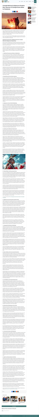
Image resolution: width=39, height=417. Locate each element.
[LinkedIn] (15, 11)
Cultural (33, 1)
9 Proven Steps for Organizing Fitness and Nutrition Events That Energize (21, 403)
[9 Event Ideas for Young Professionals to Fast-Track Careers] (14, 398)
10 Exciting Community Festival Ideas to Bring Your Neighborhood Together (34, 15)
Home (19, 1)
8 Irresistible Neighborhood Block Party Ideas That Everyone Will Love (34, 11)
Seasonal (27, 1)
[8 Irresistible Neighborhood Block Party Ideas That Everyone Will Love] (29, 11)
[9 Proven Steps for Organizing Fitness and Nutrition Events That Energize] (21, 398)
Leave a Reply (14, 406)
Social (24, 1)
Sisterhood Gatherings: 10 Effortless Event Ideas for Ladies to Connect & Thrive (34, 18)
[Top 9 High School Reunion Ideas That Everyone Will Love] (6, 398)
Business (22, 1)
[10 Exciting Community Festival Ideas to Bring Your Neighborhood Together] (29, 15)
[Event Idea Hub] (5, 1)
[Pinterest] (17, 11)
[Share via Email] (18, 391)
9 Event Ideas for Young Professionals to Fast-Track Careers (13, 403)
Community (30, 1)
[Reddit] (16, 391)
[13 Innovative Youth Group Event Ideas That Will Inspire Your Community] (29, 8)
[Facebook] (12, 11)
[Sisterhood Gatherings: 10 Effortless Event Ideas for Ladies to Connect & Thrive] (29, 18)
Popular (29, 4)
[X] (14, 11)
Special (35, 1)
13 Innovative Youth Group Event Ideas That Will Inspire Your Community (34, 8)
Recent (35, 4)
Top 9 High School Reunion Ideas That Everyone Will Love (6, 402)
